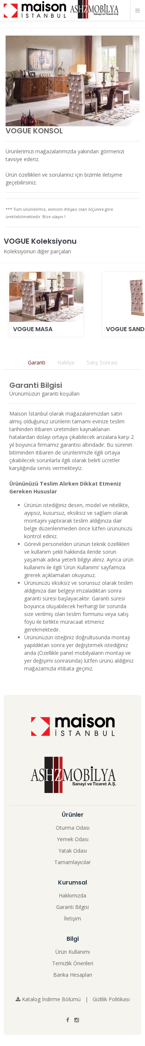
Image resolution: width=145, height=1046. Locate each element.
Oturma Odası (73, 827)
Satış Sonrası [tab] (102, 362)
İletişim (72, 918)
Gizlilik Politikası (111, 999)
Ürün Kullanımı (72, 951)
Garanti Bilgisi (72, 906)
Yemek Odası (72, 839)
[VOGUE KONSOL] (72, 81)
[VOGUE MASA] (46, 297)
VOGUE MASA (32, 329)
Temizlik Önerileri (72, 963)
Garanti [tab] (36, 362)
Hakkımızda (72, 895)
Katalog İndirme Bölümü (50, 999)
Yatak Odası (72, 850)
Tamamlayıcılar (72, 862)
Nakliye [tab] (66, 362)
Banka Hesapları (72, 974)
